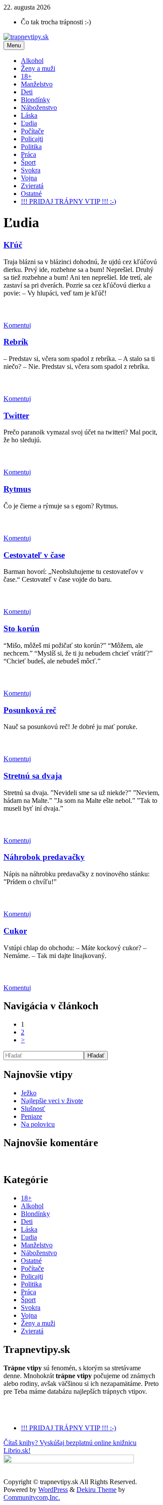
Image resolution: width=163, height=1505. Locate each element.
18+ (26, 76)
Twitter (16, 415)
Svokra (30, 170)
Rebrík (15, 341)
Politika (31, 146)
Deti (27, 92)
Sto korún (21, 628)
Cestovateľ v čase (34, 555)
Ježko (29, 1093)
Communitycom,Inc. (31, 1497)
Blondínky (35, 99)
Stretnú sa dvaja (32, 775)
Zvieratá (32, 185)
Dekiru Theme (96, 1489)
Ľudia (29, 123)
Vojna (29, 178)
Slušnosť (33, 1108)
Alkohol (32, 60)
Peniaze (31, 1116)
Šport (28, 162)
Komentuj (17, 325)
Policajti (32, 139)
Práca (28, 154)
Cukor (15, 930)
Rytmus (17, 489)
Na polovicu (38, 1124)
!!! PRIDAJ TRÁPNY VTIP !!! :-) (68, 201)
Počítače (32, 131)
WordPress (53, 1489)
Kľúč (12, 244)
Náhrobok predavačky (44, 857)
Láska (29, 115)
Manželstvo (37, 84)
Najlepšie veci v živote (52, 1100)
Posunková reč (29, 710)
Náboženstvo (39, 107)
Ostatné (31, 193)
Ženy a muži (38, 68)
